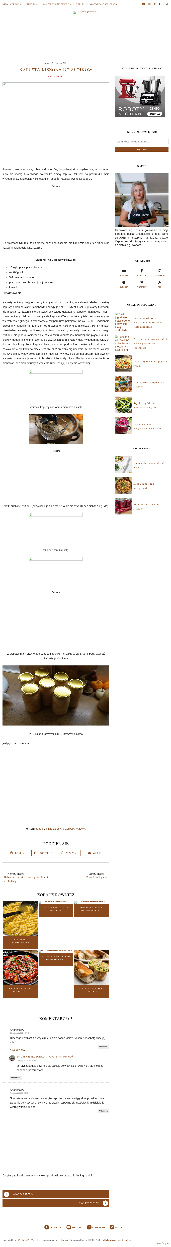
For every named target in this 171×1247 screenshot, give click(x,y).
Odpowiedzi (19, 1049)
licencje (64, 1240)
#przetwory (56, 76)
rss (159, 287)
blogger (124, 287)
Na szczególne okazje (56, 4)
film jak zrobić (53, 828)
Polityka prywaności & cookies (116, 1240)
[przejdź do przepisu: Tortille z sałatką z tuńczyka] (91, 983)
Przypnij (70, 853)
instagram (159, 275)
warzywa (81, 828)
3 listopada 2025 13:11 (19, 1093)
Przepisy (31, 4)
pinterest (141, 287)
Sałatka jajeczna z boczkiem (56, 909)
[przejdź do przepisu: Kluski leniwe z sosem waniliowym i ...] (56, 950)
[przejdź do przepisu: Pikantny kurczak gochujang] (20, 983)
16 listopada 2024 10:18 (26, 1060)
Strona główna (12, 4)
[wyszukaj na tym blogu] (167, 4)
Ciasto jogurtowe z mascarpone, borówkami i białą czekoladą (148, 322)
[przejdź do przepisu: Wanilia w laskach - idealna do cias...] (91, 901)
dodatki (39, 828)
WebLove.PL (24, 1240)
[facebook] (159, 4)
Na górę (161, 1244)
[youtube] (145, 4)
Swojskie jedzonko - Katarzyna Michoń (45, 1056)
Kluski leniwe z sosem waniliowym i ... (56, 958)
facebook (141, 275)
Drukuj (20, 853)
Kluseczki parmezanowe (20, 941)
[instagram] (150, 4)
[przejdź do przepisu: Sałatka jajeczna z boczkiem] (56, 901)
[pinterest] (156, 4)
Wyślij (97, 853)
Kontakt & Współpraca (103, 4)
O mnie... (81, 4)
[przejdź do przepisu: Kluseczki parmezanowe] (20, 934)
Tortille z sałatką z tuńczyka (92, 990)
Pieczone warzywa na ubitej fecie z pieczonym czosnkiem (150, 343)
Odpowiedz (103, 1046)
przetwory (68, 828)
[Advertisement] (85, 36)
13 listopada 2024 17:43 (19, 1033)
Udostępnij (45, 853)
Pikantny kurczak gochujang (20, 990)
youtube (124, 275)
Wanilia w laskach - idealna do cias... (91, 909)
